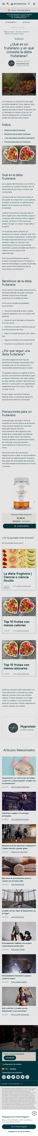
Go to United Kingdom (19, 1126)
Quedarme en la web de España (19, 1131)
